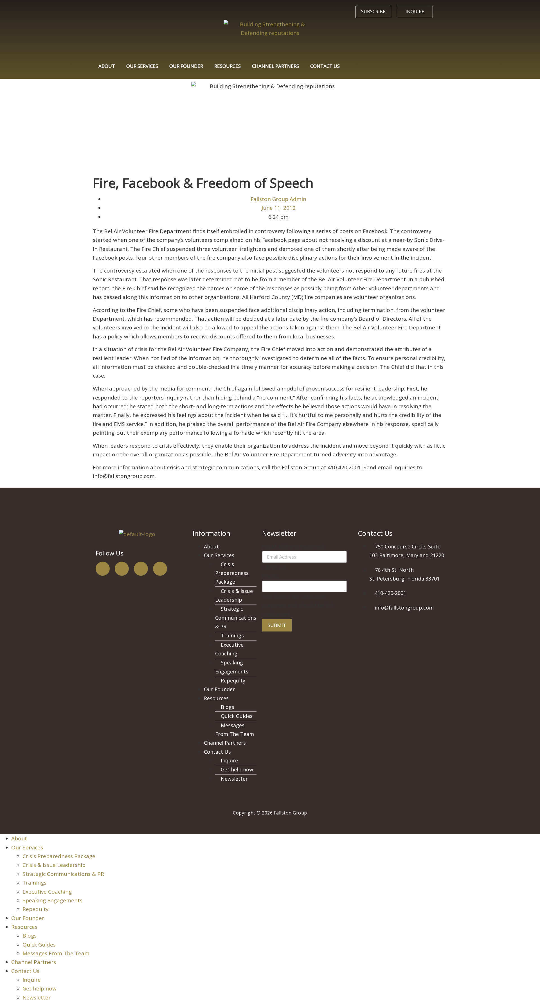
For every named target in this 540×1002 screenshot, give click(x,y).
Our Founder (186, 66)
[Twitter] (122, 569)
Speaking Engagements (231, 667)
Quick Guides (237, 716)
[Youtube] (141, 569)
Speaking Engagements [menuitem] (52, 900)
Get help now (237, 769)
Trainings (232, 635)
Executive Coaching (229, 649)
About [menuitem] (19, 838)
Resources (227, 66)
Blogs (227, 707)
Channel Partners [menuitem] (33, 962)
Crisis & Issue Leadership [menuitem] (54, 865)
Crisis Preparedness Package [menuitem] (58, 856)
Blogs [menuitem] (29, 935)
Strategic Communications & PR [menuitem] (63, 874)
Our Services (142, 66)
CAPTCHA (274, 567)
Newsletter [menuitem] (36, 997)
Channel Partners (275, 66)
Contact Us (325, 66)
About (106, 66)
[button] (230, 555)
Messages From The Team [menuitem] (55, 953)
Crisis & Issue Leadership (234, 595)
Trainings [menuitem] (34, 882)
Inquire (229, 760)
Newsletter (234, 778)
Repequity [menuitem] (35, 909)
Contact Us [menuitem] (25, 971)
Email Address (293, 547)
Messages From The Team (234, 729)
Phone (270, 576)
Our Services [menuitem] (27, 847)
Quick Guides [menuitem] (39, 944)
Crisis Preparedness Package (232, 573)
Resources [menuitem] (24, 926)
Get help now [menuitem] (39, 988)
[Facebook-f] (103, 569)
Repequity (233, 680)
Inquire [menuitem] (31, 979)
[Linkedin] (160, 569)
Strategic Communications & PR (235, 617)
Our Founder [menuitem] (27, 918)
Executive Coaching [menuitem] (47, 891)
